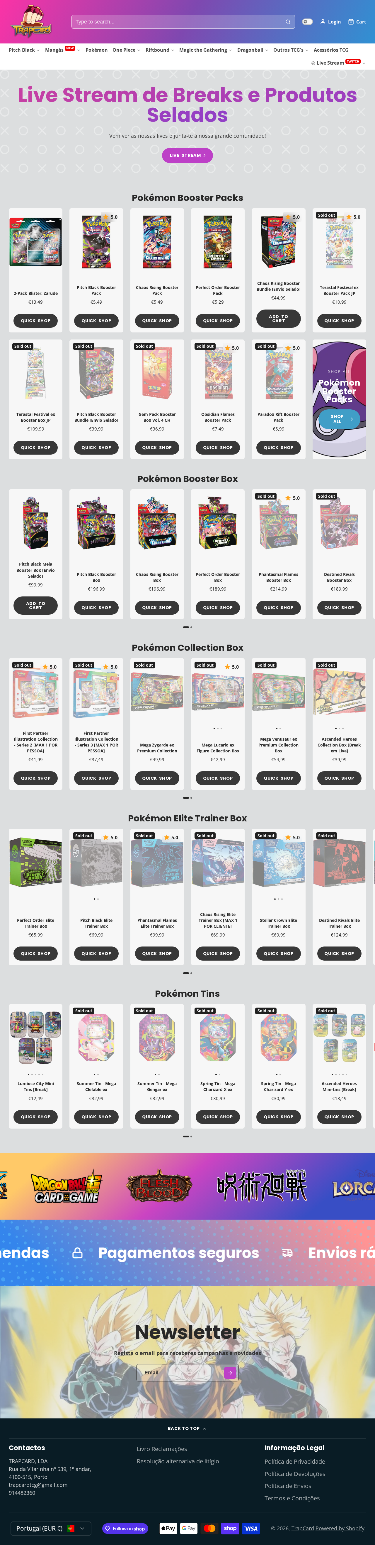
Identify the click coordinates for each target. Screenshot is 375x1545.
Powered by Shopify (340, 1528)
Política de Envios (288, 1486)
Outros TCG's (288, 50)
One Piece (123, 50)
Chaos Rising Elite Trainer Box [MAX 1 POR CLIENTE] (218, 897)
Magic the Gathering (203, 50)
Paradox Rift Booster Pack (278, 399)
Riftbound (157, 50)
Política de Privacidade (295, 1461)
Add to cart (278, 319)
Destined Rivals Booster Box (339, 554)
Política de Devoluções (295, 1474)
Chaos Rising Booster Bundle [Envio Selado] (278, 270)
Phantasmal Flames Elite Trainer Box (157, 897)
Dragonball (250, 50)
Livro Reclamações (162, 1449)
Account (330, 22)
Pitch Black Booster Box (96, 554)
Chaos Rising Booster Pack (157, 270)
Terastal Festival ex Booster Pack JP (339, 270)
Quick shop (36, 321)
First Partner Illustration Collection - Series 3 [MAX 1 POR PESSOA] (96, 724)
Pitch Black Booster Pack (96, 270)
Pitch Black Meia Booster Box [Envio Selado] (35, 554)
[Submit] (230, 1373)
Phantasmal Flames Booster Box (278, 554)
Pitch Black (22, 50)
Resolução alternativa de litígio (178, 1461)
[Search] (288, 22)
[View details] (339, 399)
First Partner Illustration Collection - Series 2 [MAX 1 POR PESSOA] (35, 724)
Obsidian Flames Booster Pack (218, 399)
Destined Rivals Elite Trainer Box (339, 897)
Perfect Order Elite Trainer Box (35, 897)
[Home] (31, 22)
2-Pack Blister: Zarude (35, 270)
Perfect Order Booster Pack (218, 270)
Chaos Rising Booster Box (157, 554)
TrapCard (303, 1528)
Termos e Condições (292, 1498)
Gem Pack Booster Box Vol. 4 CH (157, 399)
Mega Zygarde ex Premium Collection (157, 724)
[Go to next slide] (364, 558)
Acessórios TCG (331, 50)
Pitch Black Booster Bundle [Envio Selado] (96, 399)
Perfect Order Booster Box (218, 554)
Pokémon (97, 50)
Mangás (59, 49)
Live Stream (338, 62)
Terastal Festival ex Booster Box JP (35, 399)
